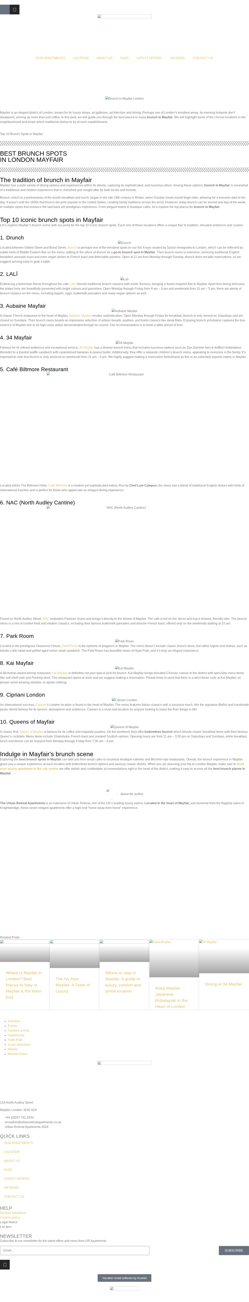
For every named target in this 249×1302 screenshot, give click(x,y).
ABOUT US (104, 58)
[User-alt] (5, 9)
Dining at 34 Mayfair (223, 984)
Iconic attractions (19, 1044)
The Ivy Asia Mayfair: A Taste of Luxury (73, 985)
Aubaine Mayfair (80, 315)
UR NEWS (177, 58)
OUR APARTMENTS (50, 58)
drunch (72, 247)
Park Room (70, 646)
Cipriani (40, 704)
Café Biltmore (57, 485)
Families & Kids (19, 1030)
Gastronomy (16, 1035)
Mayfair (13, 1049)
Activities (14, 1021)
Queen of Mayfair (31, 731)
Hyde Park (15, 1040)
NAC (45, 618)
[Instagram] (14, 9)
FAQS (124, 58)
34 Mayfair (86, 347)
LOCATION (81, 58)
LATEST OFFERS (149, 58)
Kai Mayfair (60, 673)
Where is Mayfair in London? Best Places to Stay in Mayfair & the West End (24, 985)
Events (12, 1026)
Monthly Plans (17, 1054)
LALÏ (73, 284)
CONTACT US (203, 58)
